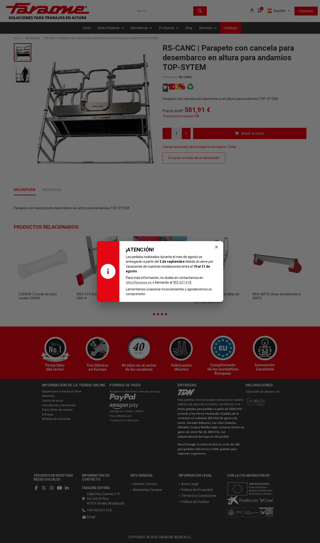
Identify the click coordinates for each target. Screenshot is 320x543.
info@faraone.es (139, 282)
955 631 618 (182, 282)
